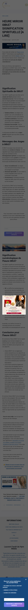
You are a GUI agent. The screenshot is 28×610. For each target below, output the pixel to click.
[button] (26, 579)
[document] (14, 305)
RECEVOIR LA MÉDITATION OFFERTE (14, 604)
